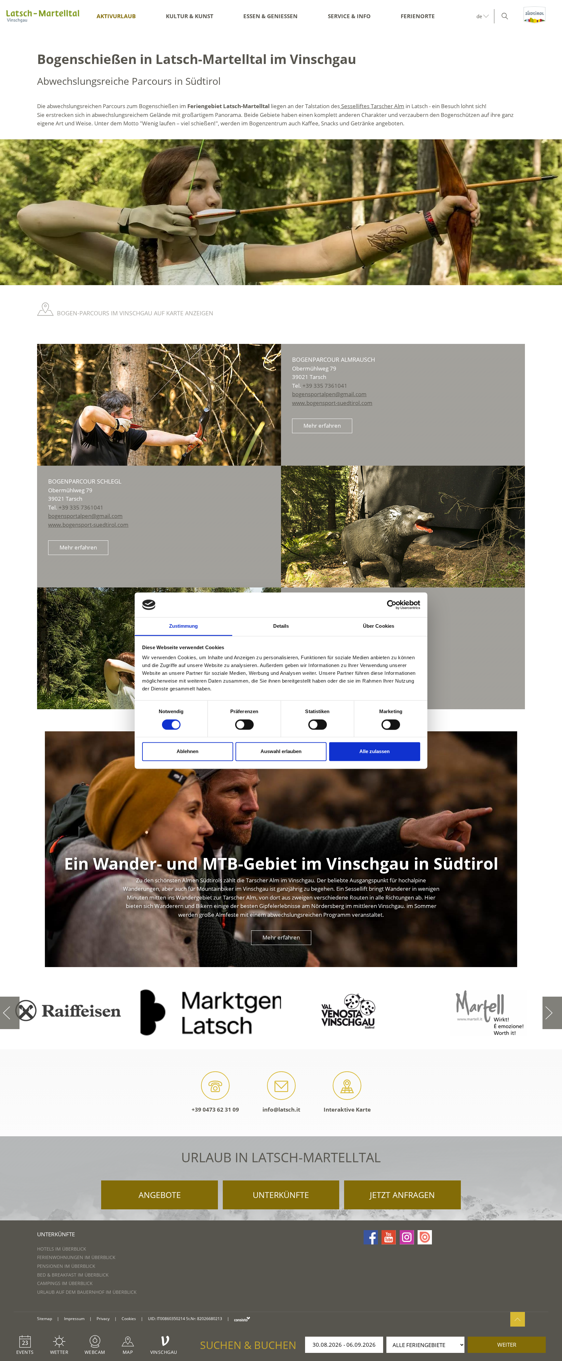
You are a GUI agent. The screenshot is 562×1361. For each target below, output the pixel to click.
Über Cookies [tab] (378, 626)
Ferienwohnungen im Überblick (76, 1257)
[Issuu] (425, 1237)
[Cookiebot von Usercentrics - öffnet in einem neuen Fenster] (391, 605)
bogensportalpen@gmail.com (329, 394)
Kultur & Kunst (189, 16)
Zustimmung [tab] (183, 626)
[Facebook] (371, 1237)
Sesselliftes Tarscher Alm (372, 106)
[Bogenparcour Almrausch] (159, 405)
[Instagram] (407, 1237)
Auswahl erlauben (281, 751)
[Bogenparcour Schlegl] (403, 526)
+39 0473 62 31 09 (215, 1109)
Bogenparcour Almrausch (333, 359)
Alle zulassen (374, 751)
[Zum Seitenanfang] (517, 1319)
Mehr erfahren (322, 425)
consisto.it (242, 1319)
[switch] (244, 724)
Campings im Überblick (65, 1283)
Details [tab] (281, 626)
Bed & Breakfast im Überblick (73, 1275)
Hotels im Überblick (61, 1249)
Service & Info (349, 16)
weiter (506, 1344)
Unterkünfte (281, 1194)
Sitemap (44, 1318)
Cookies (129, 1318)
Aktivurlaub (116, 16)
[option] (281, 212)
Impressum (74, 1318)
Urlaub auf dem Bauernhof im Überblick (87, 1292)
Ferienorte (418, 16)
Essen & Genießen (270, 16)
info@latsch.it (281, 1109)
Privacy (103, 1318)
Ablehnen (187, 751)
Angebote (160, 1194)
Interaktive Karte (347, 1109)
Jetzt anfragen (402, 1194)
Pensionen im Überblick (66, 1266)
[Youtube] (388, 1237)
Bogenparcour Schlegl (84, 481)
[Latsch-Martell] (42, 16)
